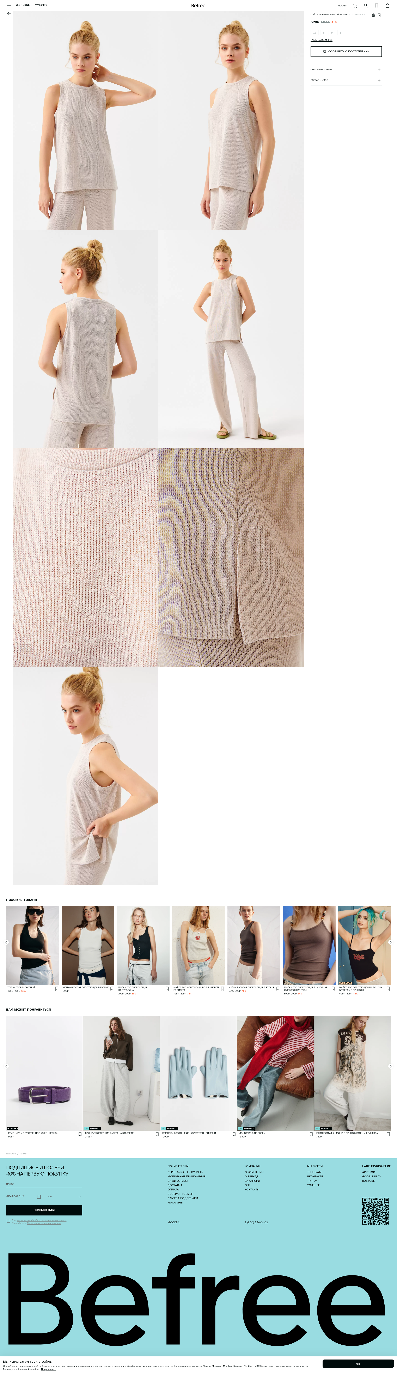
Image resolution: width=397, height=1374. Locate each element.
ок (358, 1364)
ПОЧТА (10, 1184)
